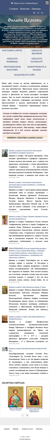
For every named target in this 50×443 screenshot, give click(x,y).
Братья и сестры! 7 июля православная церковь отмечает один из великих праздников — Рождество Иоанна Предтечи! (27, 184)
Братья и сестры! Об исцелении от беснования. (34, 410)
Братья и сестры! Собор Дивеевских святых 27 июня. (27, 287)
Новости (39, 429)
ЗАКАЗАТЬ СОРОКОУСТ (37, 60)
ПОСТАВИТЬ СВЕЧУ (12, 51)
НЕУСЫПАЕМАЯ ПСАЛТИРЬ (12, 68)
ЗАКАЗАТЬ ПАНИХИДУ (12, 60)
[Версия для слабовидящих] (12, 3)
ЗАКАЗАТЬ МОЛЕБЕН (36, 52)
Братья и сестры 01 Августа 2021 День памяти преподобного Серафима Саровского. (25, 151)
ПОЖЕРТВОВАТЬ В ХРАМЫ (36, 68)
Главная (7, 429)
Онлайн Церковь (25, 20)
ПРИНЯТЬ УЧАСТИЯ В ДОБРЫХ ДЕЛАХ (25, 138)
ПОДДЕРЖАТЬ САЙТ (24, 75)
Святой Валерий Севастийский (15, 409)
